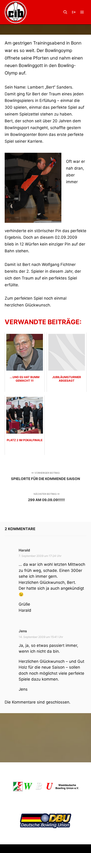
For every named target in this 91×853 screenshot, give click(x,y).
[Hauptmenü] (82, 12)
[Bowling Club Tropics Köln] (16, 12)
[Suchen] (65, 12)
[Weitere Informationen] (74, 12)
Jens (23, 631)
